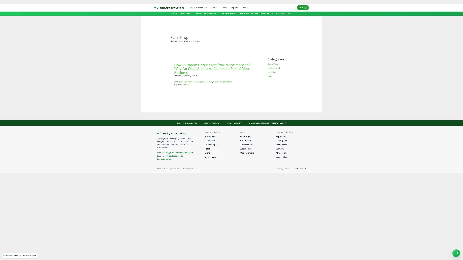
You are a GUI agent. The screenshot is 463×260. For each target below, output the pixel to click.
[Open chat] (456, 253)
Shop (214, 7)
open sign (272, 72)
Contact (303, 169)
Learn (224, 7)
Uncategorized (274, 68)
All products (245, 149)
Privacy (280, 169)
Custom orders (247, 153)
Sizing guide (281, 144)
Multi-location (211, 157)
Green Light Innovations (222, 82)
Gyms (207, 153)
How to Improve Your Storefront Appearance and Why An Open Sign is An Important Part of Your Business (212, 69)
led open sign (206, 82)
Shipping (288, 169)
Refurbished (245, 140)
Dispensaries (210, 140)
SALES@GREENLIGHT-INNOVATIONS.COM (270, 123)
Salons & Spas (211, 144)
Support (234, 7)
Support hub (281, 136)
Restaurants (210, 136)
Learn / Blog (281, 157)
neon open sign (194, 82)
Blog (269, 76)
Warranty (280, 149)
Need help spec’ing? (20, 256)
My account (281, 153)
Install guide (281, 140)
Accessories (246, 144)
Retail (207, 149)
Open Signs (245, 136)
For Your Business (198, 7)
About (245, 7)
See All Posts (273, 64)
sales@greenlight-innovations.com (178, 152)
